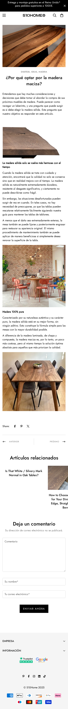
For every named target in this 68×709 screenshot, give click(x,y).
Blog (5, 662)
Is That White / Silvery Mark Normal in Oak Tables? (23, 473)
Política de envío (11, 685)
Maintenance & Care (13, 657)
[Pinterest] (21, 426)
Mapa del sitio (10, 690)
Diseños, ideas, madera (34, 71)
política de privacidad (14, 679)
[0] (62, 15)
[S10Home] (34, 15)
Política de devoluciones (16, 674)
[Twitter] (28, 426)
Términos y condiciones (15, 668)
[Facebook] (15, 426)
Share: (6, 426)
